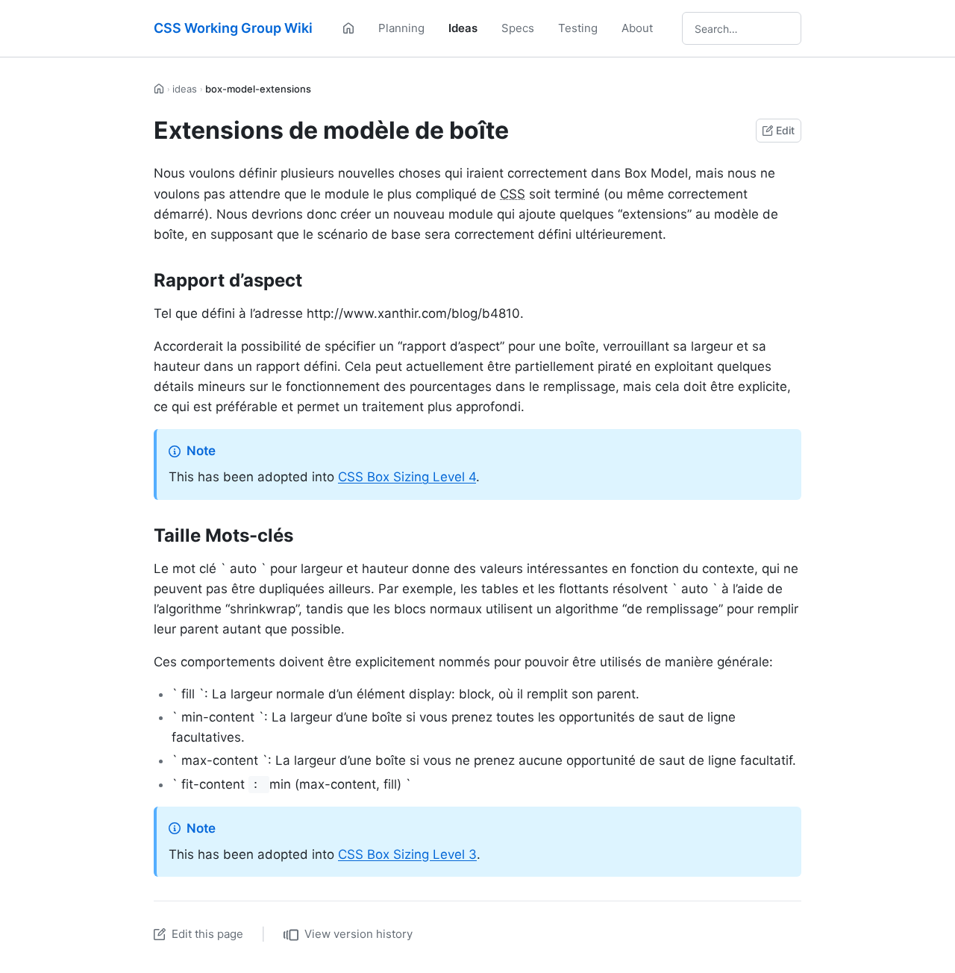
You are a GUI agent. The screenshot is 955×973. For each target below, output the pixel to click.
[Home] (348, 28)
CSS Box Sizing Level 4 (407, 476)
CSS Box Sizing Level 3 (407, 854)
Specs (517, 28)
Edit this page (207, 934)
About (637, 28)
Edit (785, 130)
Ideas (463, 28)
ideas (184, 89)
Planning (401, 28)
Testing (578, 28)
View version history (358, 934)
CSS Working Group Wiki (233, 28)
